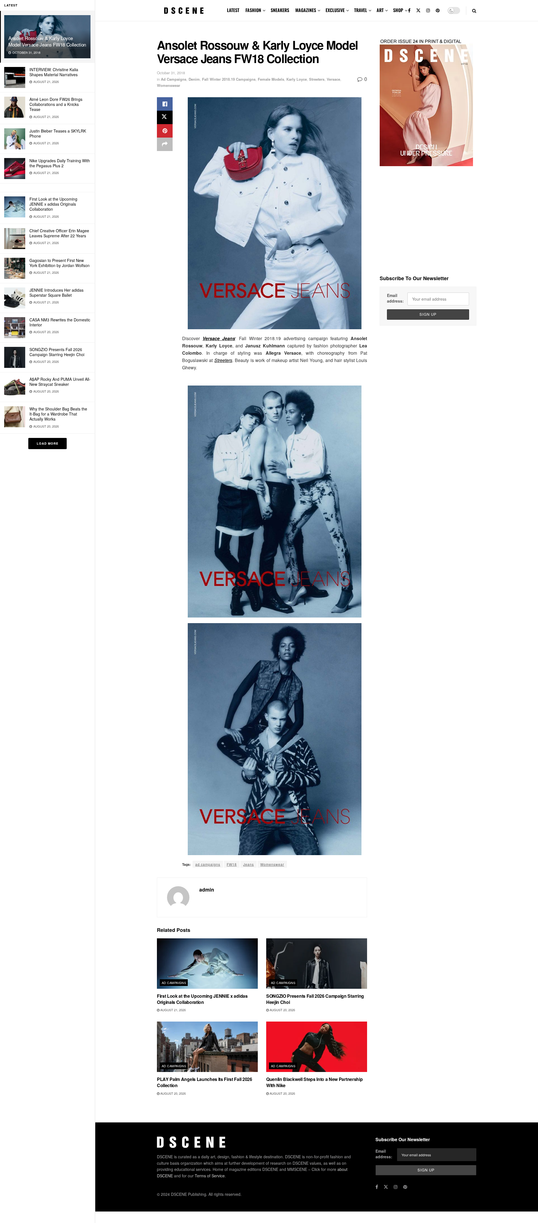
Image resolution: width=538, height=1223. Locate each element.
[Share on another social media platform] (165, 144)
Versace (333, 79)
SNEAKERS (280, 10)
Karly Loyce (296, 79)
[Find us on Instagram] (428, 10)
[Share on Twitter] (165, 117)
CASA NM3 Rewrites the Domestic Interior (59, 322)
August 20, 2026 (282, 1010)
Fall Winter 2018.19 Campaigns (229, 79)
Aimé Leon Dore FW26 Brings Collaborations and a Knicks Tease (55, 104)
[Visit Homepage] (184, 11)
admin (206, 889)
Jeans (248, 864)
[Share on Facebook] (165, 104)
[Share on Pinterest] (165, 131)
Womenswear (168, 85)
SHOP (398, 10)
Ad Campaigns (173, 79)
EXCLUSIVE (335, 10)
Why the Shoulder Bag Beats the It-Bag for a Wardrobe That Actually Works (58, 414)
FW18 (232, 864)
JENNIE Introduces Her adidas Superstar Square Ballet (56, 292)
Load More (47, 443)
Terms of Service (210, 1175)
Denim (194, 79)
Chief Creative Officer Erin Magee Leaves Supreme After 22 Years (59, 233)
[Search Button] (474, 10)
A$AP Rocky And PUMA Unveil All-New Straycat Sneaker (60, 381)
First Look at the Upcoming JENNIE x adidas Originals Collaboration (53, 204)
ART (380, 10)
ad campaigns (207, 864)
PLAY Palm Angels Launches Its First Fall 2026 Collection (204, 1082)
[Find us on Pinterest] (438, 10)
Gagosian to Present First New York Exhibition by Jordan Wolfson (59, 262)
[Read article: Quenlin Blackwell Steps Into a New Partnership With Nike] (316, 1047)
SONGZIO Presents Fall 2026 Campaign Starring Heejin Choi (56, 352)
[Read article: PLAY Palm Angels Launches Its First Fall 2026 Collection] (207, 1047)
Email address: (395, 298)
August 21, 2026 (172, 1010)
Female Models (271, 79)
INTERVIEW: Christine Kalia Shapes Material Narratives (53, 72)
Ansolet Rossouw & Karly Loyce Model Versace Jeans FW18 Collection (47, 41)
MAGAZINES (305, 10)
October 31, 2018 (171, 72)
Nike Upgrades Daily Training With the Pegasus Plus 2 (59, 163)
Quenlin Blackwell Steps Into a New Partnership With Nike (314, 1082)
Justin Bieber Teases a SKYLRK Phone (57, 133)
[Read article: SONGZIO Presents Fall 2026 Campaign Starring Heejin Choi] (316, 963)
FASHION (253, 10)
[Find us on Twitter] (418, 10)
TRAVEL (360, 10)
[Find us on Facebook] (409, 10)
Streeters (316, 79)
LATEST (233, 10)
